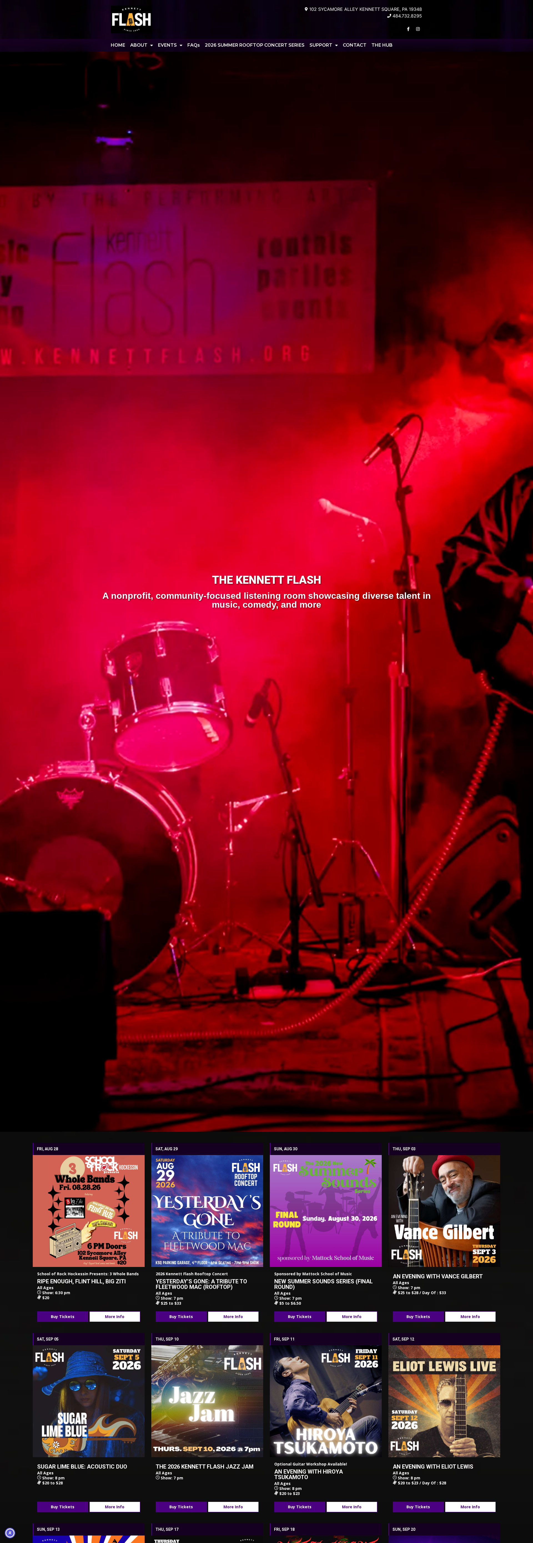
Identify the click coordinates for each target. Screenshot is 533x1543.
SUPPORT (321, 45)
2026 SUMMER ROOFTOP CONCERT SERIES (255, 45)
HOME (118, 45)
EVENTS (167, 45)
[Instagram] (418, 29)
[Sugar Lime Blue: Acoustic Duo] (89, 1401)
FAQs (193, 45)
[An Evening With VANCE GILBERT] (444, 1211)
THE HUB (382, 45)
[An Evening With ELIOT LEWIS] (444, 1401)
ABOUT (138, 45)
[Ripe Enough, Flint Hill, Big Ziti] (89, 1211)
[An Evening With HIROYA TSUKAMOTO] (326, 1401)
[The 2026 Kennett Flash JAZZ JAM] (207, 1401)
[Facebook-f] (408, 29)
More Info (114, 1316)
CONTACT (354, 45)
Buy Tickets (62, 1316)
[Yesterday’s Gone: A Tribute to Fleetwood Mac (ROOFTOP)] (207, 1211)
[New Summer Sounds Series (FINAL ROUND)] (326, 1211)
